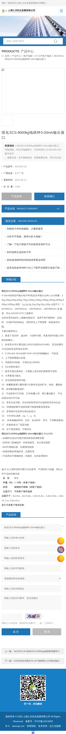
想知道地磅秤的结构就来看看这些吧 (26, 260)
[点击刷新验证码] (33, 616)
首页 (7, 56)
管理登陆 (31, 726)
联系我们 (49, 196)
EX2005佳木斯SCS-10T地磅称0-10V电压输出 (37, 661)
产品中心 (16, 56)
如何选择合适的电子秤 (19, 252)
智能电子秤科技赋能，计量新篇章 (25, 228)
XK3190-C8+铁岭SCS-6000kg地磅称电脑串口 (37, 651)
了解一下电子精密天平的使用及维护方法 (28, 244)
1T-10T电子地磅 (43, 56)
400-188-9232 (60, 549)
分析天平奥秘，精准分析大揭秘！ (25, 236)
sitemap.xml (18, 726)
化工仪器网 (55, 726)
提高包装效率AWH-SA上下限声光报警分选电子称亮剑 (34, 267)
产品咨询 (17, 196)
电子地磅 (27, 56)
